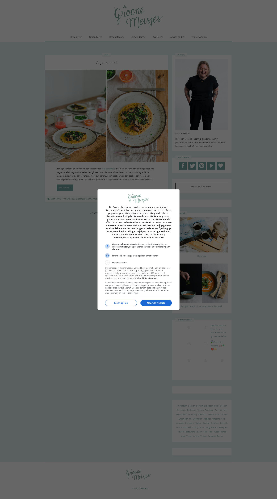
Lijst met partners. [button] (150, 278)
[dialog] (138, 249)
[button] (138, 262)
